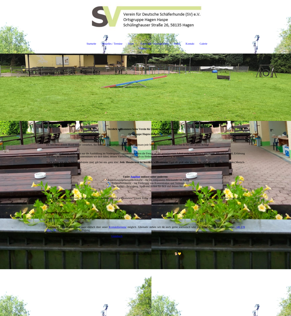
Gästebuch (144, 48)
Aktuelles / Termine (112, 43)
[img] (145, 18)
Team (131, 43)
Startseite (91, 43)
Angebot (135, 176)
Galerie (203, 43)
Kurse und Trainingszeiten (154, 43)
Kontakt (190, 43)
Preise (177, 43)
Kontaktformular (117, 227)
